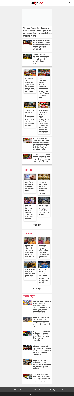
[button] (70, 3)
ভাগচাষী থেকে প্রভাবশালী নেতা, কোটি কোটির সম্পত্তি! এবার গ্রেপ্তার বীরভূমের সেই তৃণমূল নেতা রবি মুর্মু (41, 377)
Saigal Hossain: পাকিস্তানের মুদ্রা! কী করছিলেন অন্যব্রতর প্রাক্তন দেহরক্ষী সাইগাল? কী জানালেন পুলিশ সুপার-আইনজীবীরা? (41, 44)
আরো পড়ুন (37, 225)
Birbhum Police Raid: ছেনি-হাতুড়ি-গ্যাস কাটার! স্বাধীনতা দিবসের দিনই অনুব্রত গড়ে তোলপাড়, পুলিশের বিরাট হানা (42, 364)
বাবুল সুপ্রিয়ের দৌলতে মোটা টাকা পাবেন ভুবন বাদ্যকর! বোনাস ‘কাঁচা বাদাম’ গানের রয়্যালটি (30, 251)
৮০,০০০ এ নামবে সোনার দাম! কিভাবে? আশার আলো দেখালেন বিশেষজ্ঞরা (43, 187)
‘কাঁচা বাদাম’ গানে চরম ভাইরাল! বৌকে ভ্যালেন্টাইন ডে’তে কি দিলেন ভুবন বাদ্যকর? (44, 251)
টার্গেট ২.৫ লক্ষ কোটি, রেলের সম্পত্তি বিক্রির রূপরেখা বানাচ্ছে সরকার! (44, 210)
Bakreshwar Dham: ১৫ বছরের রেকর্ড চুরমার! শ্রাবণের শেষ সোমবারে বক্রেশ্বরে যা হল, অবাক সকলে (30, 84)
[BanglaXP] (37, 3)
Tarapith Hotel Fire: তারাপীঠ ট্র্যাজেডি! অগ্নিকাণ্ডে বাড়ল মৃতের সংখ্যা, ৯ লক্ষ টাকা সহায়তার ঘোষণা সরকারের (30, 118)
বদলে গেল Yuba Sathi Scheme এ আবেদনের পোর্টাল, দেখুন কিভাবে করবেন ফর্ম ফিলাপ (29, 212)
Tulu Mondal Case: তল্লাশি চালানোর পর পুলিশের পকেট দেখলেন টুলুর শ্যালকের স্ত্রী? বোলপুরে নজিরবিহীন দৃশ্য (41, 158)
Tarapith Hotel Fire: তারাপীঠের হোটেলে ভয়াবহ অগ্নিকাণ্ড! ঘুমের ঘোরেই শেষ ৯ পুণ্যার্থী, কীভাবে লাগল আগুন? (41, 59)
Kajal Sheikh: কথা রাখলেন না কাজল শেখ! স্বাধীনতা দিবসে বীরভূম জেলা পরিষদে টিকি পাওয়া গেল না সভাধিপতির (41, 336)
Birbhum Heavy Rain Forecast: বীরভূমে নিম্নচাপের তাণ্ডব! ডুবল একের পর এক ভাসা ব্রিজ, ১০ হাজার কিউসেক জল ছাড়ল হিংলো (37, 32)
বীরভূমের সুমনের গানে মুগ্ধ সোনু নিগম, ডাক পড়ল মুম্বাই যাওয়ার (30, 272)
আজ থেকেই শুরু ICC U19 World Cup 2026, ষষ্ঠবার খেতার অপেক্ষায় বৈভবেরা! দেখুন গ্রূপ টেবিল (44, 276)
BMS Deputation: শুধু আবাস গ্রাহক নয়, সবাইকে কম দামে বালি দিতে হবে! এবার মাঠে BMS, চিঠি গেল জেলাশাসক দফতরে (44, 88)
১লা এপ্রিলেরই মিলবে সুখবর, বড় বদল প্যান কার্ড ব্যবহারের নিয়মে (29, 186)
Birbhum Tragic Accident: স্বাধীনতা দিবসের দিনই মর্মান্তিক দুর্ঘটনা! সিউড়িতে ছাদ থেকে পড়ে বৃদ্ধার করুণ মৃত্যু (41, 322)
